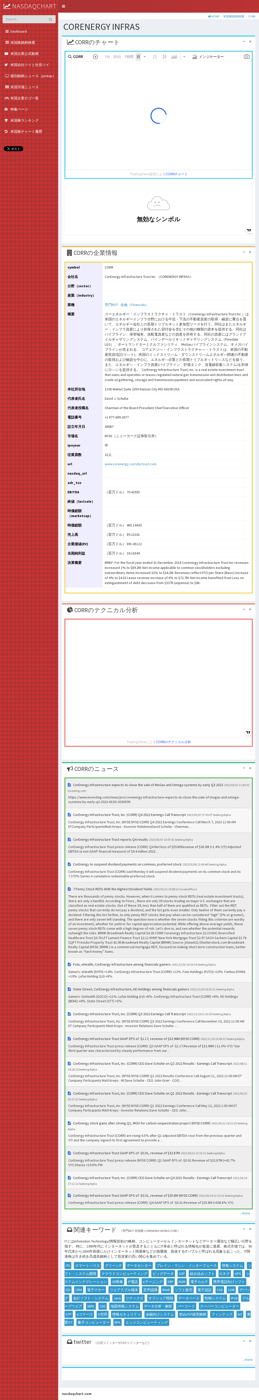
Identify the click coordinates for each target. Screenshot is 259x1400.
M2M (182, 1281)
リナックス (134, 1298)
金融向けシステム (160, 1314)
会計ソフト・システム (91, 1298)
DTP (69, 1314)
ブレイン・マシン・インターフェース (187, 1265)
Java (117, 1298)
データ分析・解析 (158, 1306)
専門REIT (111, 304)
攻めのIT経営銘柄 (192, 1314)
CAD (220, 1289)
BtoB (166, 1289)
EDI (68, 1289)
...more (245, 1213)
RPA (117, 1322)
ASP (182, 1273)
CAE (102, 1306)
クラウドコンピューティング (124, 1273)
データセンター (139, 1265)
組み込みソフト (202, 1273)
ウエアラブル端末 (124, 1289)
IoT (240, 1314)
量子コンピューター (94, 1322)
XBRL (91, 1306)
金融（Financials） (134, 304)
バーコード (186, 1306)
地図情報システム (125, 1306)
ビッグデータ (163, 1273)
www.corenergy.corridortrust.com (131, 464)
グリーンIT (113, 1265)
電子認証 (205, 1289)
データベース (189, 1298)
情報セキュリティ (126, 1314)
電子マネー (96, 1289)
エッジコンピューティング (146, 1322)
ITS (68, 1265)
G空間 (102, 1314)
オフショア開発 (160, 1298)
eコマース (85, 1314)
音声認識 (150, 1289)
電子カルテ (199, 1281)
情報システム (232, 1265)
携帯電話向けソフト (229, 1281)
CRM (78, 1289)
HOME (215, 16)
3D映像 (117, 1281)
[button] (63, 6)
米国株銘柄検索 (233, 16)
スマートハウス (87, 1265)
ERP (171, 1281)
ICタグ (225, 1273)
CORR (251, 16)
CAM (231, 1289)
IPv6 (234, 1298)
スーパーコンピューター (219, 1306)
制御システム (215, 1298)
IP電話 (133, 1281)
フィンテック (222, 1314)
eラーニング (153, 1281)
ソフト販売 (183, 1289)
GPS (238, 1273)
